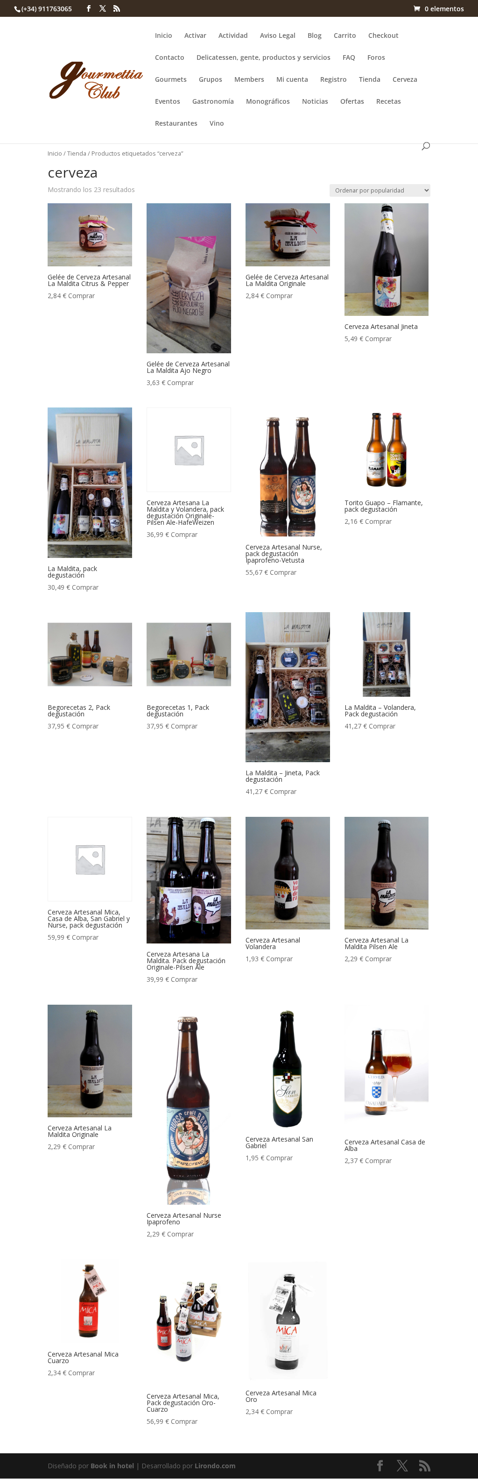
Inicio (163, 36)
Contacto (169, 58)
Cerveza (405, 80)
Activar (195, 36)
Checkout (383, 36)
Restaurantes (176, 124)
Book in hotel (112, 1465)
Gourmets (171, 80)
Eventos (167, 102)
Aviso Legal (277, 36)
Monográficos (268, 102)
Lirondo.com (215, 1465)
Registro (333, 80)
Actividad (233, 36)
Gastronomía (213, 102)
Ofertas (352, 102)
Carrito (345, 36)
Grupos (210, 80)
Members (249, 80)
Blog (315, 36)
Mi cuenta (292, 80)
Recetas (388, 102)
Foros (376, 58)
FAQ (349, 58)
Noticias (315, 102)
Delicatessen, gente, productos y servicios (263, 58)
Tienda (369, 80)
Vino (217, 124)
